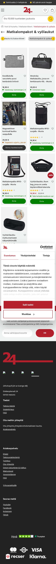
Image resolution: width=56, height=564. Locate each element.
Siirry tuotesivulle (14, 147)
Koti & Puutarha (11, 26)
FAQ (5, 413)
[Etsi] (50, 19)
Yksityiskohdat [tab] (28, 255)
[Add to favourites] (25, 76)
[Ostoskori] (52, 10)
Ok (45, 333)
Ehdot (5, 454)
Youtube (6, 504)
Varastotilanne (9, 474)
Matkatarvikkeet (25, 26)
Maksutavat (8, 471)
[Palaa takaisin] (3, 32)
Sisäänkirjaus (8, 409)
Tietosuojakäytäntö (11, 457)
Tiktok (5, 515)
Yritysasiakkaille (10, 485)
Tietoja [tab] (46, 255)
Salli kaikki (28, 304)
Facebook (7, 508)
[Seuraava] (53, 38)
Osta (14, 95)
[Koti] (28, 10)
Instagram (7, 511)
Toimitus (6, 461)
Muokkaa (26, 314)
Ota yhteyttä (8, 464)
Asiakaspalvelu (9, 429)
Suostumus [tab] (10, 255)
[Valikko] (2, 10)
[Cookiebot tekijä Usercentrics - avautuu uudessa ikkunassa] (40, 247)
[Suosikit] (45, 10)
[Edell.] (2, 38)
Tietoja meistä (9, 406)
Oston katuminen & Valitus (14, 468)
